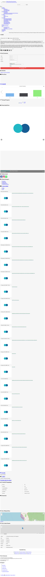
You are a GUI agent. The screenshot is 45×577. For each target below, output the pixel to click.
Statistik (4, 84)
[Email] (5, 50)
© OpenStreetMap (40, 520)
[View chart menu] (43, 86)
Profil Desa (3, 8)
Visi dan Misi (6, 12)
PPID (3, 24)
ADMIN (1, 72)
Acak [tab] (3, 189)
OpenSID (43, 520)
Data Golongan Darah (7, 22)
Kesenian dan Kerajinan (5, 480)
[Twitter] (3, 50)
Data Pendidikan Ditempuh (7, 20)
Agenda (3, 472)
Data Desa (3, 17)
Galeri (3, 476)
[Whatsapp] (11, 50)
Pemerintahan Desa (4, 11)
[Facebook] (1, 50)
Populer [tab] (3, 188)
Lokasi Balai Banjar (6, 27)
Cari (26, 4)
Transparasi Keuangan (5, 25)
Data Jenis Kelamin (6, 21)
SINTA (3, 31)
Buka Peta (1, 521)
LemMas (3, 14)
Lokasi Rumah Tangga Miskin (8, 28)
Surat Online (4, 30)
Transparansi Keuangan (5, 184)
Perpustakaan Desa (4, 183)
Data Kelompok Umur (7, 23)
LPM (4, 15)
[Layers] (43, 513)
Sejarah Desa (6, 9)
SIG (2, 26)
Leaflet (37, 520)
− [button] (1, 514)
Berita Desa (3, 29)
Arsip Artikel (5, 186)
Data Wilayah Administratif (7, 18)
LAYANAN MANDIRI (6, 72)
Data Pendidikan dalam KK (8, 19)
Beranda (3, 7)
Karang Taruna (6, 16)
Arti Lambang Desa (6, 10)
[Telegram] (7, 50)
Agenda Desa (4, 566)
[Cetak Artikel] (9, 50)
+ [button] (1, 513)
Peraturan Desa (4, 182)
